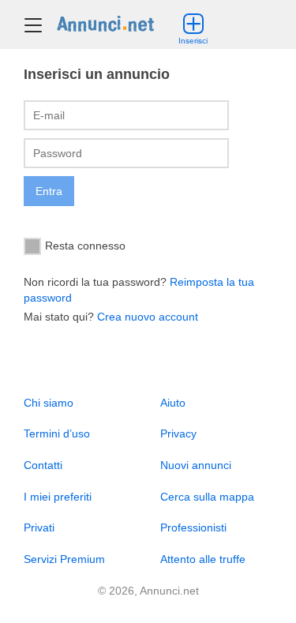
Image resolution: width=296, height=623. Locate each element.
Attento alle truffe (202, 559)
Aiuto (172, 402)
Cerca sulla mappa (207, 496)
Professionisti (193, 527)
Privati (39, 527)
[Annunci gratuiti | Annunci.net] (105, 23)
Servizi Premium (64, 559)
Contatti (43, 465)
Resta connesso (85, 244)
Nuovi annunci (195, 465)
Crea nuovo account (147, 316)
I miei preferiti (58, 496)
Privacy (178, 433)
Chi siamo (48, 402)
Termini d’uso (57, 433)
